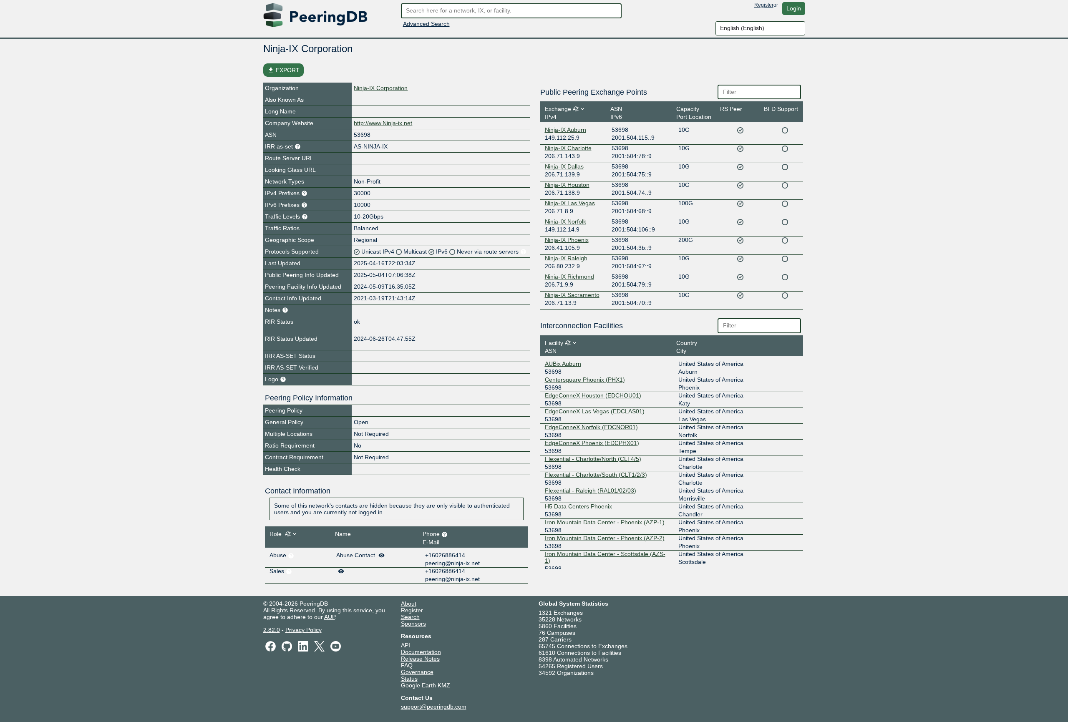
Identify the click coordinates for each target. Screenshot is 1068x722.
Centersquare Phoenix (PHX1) (585, 379)
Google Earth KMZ (425, 685)
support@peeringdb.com (433, 706)
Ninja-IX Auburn (565, 129)
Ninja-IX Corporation (381, 88)
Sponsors (413, 623)
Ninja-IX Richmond (569, 276)
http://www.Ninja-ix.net (383, 123)
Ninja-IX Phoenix (567, 239)
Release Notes (420, 658)
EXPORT (283, 70)
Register (763, 5)
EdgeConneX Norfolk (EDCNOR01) (591, 427)
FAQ (407, 665)
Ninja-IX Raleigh (566, 258)
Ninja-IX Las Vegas (570, 203)
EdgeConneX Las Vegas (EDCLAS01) (595, 411)
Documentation (421, 652)
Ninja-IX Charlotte (568, 148)
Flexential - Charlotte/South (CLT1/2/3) (596, 474)
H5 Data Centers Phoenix (578, 506)
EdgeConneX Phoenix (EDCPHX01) (592, 443)
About (408, 603)
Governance (417, 672)
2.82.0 (271, 629)
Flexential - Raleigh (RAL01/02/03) (590, 490)
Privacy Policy (303, 629)
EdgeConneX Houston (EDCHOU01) (593, 395)
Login (793, 8)
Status (409, 678)
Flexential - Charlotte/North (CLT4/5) (593, 458)
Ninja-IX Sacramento (572, 295)
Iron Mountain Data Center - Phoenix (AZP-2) (605, 538)
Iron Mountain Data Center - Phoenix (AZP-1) (605, 522)
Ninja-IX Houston (567, 184)
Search (410, 617)
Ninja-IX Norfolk (565, 221)
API (405, 645)
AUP (329, 617)
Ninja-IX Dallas (564, 166)
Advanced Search (426, 23)
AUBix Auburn (563, 363)
